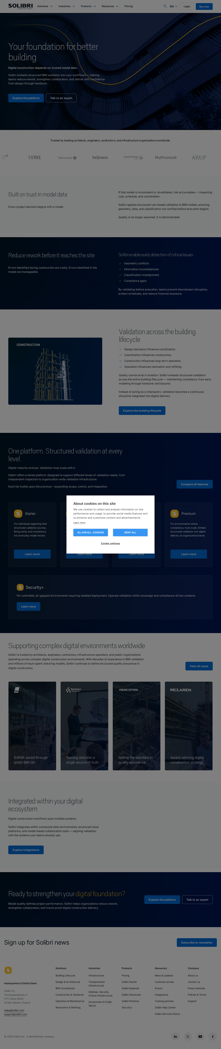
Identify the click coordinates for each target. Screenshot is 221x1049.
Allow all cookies (90, 532)
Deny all (130, 532)
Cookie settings (110, 543)
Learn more (79, 522)
